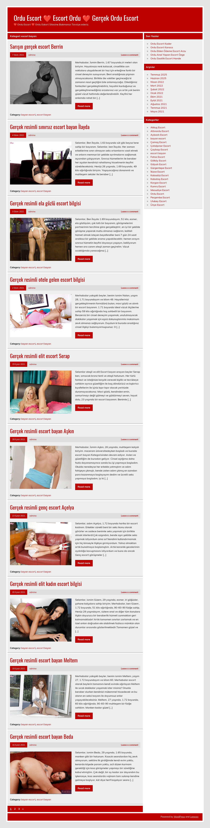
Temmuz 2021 (159, 107)
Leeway (194, 816)
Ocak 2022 (157, 92)
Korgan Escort (159, 182)
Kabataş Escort (159, 179)
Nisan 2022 (157, 81)
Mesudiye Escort (160, 190)
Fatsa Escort (158, 156)
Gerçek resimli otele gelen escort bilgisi (47, 279)
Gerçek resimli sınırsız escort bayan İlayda (49, 127)
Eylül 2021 (157, 100)
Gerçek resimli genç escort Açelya (42, 507)
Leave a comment (129, 54)
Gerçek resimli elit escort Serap (40, 356)
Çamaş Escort (158, 142)
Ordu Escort (157, 193)
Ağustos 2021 (159, 104)
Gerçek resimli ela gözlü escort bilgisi (45, 203)
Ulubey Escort (158, 201)
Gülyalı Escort (158, 164)
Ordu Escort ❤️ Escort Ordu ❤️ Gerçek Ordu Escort (76, 18)
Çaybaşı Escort (159, 149)
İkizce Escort (158, 171)
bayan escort (28, 114)
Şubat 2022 (157, 89)
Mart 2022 (157, 85)
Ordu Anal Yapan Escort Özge (168, 54)
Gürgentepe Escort (161, 167)
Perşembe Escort (160, 197)
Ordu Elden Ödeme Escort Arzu (168, 51)
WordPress (179, 816)
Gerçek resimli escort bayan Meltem (44, 660)
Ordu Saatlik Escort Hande (166, 58)
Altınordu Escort (160, 131)
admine (31, 54)
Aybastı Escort (159, 134)
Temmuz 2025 (159, 74)
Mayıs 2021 (157, 111)
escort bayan (44, 114)
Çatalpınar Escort (161, 145)
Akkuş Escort (158, 127)
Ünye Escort (157, 204)
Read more (84, 106)
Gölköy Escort (158, 160)
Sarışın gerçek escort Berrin (36, 46)
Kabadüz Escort (160, 175)
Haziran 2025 (158, 78)
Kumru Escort (158, 186)
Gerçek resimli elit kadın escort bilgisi (46, 583)
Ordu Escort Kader (161, 43)
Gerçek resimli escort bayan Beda (41, 736)
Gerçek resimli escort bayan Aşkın (42, 431)
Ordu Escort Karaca (162, 47)
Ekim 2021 (157, 96)
